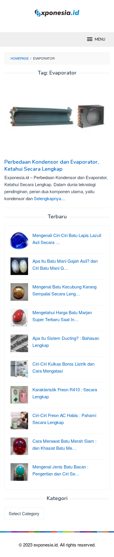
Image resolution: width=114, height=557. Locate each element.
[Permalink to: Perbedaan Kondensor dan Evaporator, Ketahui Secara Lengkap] (57, 119)
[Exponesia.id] (57, 12)
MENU (100, 39)
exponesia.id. (47, 545)
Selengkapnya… (49, 198)
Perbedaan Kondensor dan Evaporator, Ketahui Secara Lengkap (51, 165)
